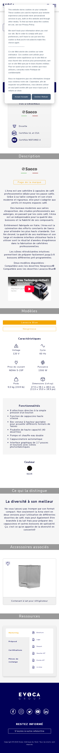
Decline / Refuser (41, 97)
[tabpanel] (29, 581)
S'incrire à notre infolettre (29, 731)
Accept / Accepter (21, 97)
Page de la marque (29, 182)
